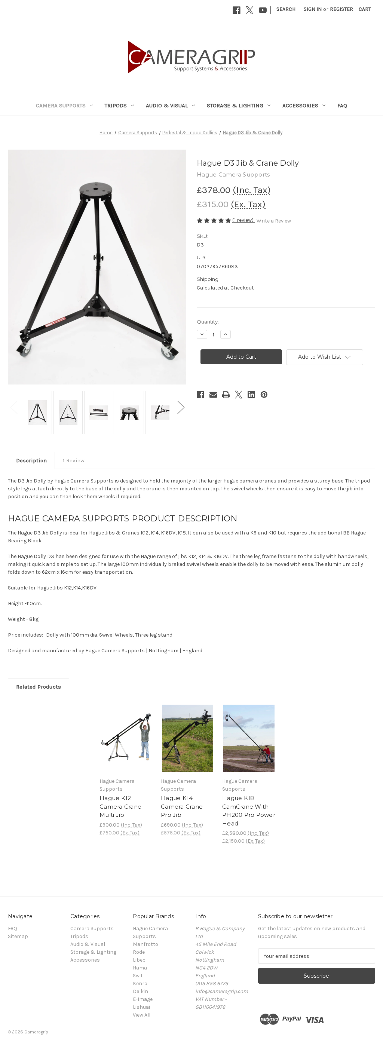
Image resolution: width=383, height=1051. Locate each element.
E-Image (143, 999)
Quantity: (208, 322)
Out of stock (249, 745)
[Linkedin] (251, 394)
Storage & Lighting (235, 105)
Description (31, 460)
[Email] (213, 394)
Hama (140, 968)
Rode (139, 952)
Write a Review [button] (274, 221)
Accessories (300, 105)
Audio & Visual (167, 105)
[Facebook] (236, 10)
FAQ (342, 105)
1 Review (74, 460)
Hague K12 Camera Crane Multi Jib (120, 806)
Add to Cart (126, 745)
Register (341, 9)
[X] (250, 10)
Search (285, 9)
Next (180, 406)
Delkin (140, 991)
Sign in (313, 9)
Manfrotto (145, 944)
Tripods (116, 105)
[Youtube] (263, 10)
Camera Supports (61, 105)
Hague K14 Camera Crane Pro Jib (182, 806)
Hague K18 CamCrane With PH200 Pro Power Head (248, 810)
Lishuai (141, 1007)
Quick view (125, 732)
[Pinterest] (264, 394)
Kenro (140, 983)
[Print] (226, 394)
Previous (13, 406)
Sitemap (18, 936)
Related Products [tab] (38, 686)
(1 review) (243, 220)
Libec (139, 960)
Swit (138, 975)
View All (141, 1015)
